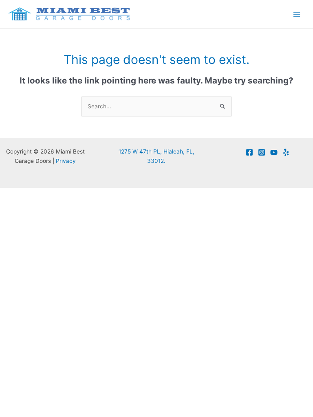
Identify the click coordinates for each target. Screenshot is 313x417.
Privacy (66, 161)
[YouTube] (274, 152)
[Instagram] (261, 152)
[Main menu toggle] (297, 14)
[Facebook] (249, 152)
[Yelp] (286, 152)
